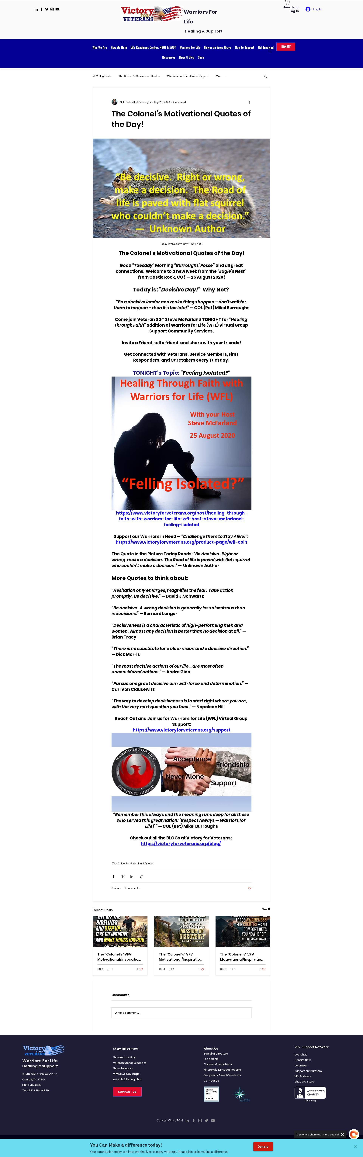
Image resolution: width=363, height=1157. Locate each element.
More (219, 75)
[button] (287, 2)
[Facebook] (193, 1120)
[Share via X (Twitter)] (122, 876)
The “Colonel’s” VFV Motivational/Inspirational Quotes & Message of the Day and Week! (180, 957)
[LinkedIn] (187, 1120)
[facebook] (41, 9)
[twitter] (47, 9)
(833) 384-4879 (38, 1090)
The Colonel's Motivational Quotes (139, 75)
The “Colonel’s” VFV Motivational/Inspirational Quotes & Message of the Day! (119, 957)
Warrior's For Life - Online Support (187, 75)
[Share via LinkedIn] (132, 876)
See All (266, 909)
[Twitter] (206, 1120)
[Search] (270, 51)
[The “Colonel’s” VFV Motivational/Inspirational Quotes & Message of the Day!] (120, 931)
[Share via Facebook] (113, 876)
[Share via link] (141, 876)
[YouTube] (213, 1120)
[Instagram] (200, 1120)
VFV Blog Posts (102, 75)
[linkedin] (36, 9)
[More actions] (249, 102)
